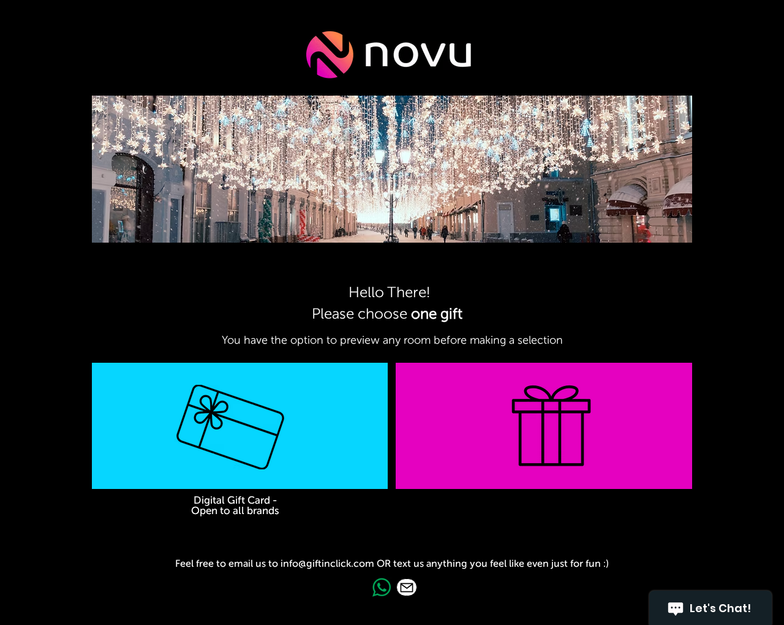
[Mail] (406, 587)
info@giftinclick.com (327, 563)
